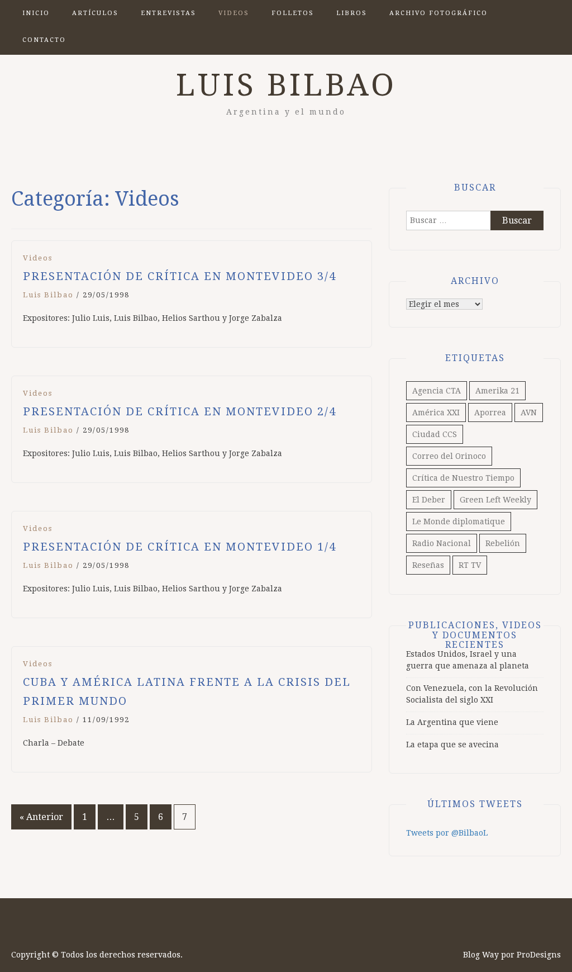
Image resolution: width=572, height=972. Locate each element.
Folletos (292, 13)
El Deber (428, 499)
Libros (351, 13)
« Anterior (41, 817)
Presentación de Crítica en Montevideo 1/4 (179, 546)
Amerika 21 (497, 390)
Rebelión (502, 543)
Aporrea (490, 412)
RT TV (470, 565)
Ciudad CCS (434, 434)
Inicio (36, 13)
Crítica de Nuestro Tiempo (463, 477)
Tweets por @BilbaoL (447, 832)
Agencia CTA (436, 390)
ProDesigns (539, 954)
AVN (529, 412)
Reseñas (428, 565)
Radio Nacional (441, 543)
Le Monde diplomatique (458, 521)
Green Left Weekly (495, 499)
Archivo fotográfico (438, 13)
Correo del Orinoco (449, 456)
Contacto (44, 40)
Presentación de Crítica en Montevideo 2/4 (179, 411)
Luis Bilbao (286, 85)
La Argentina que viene (452, 722)
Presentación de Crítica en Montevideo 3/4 (179, 276)
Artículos (95, 13)
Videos (233, 13)
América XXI (436, 412)
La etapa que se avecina (452, 744)
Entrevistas (168, 13)
